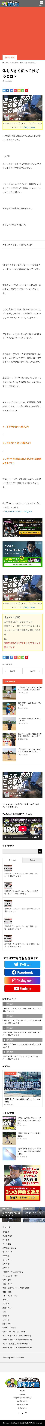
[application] (22, 828)
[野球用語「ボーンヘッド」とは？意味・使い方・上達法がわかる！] (8, 868)
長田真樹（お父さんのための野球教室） (18, 1340)
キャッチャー (8, 1260)
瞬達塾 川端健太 (9, 1328)
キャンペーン (8, 1252)
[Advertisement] (22, 31)
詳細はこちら (29, 127)
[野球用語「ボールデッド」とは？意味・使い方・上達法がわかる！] (8, 921)
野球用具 (6, 1268)
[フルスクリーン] (39, 837)
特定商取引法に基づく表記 (22, 1398)
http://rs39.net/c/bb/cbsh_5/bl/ (18, 511)
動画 (4, 1312)
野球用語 (6, 1264)
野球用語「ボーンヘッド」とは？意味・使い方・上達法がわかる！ (21, 875)
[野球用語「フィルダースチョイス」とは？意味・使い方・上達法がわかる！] (8, 886)
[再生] (5, 837)
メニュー (41, 5)
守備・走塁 (7, 1292)
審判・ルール (8, 1284)
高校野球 (6, 1232)
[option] (11, 1214)
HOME (22, 1391)
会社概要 (22, 1394)
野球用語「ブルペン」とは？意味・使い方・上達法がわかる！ (22, 910)
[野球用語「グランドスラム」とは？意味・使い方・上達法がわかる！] (8, 939)
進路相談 (6, 1316)
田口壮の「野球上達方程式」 (13, 1272)
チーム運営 (7, 1244)
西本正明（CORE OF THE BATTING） (17, 1336)
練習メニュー (8, 1308)
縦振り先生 (8, 1324)
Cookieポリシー (22, 1404)
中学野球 (6, 1240)
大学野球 (6, 1256)
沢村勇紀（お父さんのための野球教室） (18, 1348)
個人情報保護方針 (22, 1401)
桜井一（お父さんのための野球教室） (17, 1344)
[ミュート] (35, 837)
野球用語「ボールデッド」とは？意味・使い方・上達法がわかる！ (21, 927)
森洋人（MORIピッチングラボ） (15, 1332)
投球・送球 (10, 57)
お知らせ (6, 1320)
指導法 (5, 1300)
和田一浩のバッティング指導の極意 (16, 1288)
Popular (12, 860)
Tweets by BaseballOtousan (13, 1358)
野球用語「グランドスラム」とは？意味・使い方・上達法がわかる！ (22, 945)
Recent (32, 860)
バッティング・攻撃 (10, 1276)
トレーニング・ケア (10, 1296)
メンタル (6, 1304)
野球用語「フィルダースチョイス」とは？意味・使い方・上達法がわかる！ (21, 892)
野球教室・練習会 (9, 1248)
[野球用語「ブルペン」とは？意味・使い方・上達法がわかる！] (8, 903)
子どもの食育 (8, 1236)
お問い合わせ (22, 1408)
